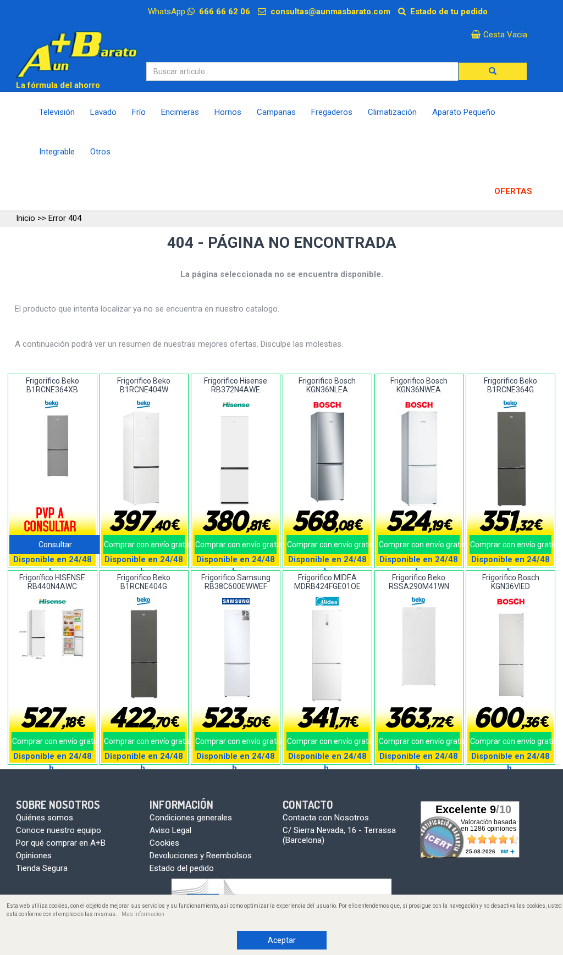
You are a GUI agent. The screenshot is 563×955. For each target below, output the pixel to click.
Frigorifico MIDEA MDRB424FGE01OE (327, 581)
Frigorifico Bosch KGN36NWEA (419, 384)
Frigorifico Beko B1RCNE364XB (52, 384)
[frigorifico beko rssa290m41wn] (419, 646)
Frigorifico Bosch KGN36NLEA (327, 384)
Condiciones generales (191, 818)
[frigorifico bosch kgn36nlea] (327, 458)
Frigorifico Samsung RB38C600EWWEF (236, 581)
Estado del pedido (182, 868)
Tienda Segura (42, 868)
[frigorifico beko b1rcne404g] (144, 655)
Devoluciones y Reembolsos (201, 855)
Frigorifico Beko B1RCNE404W (143, 384)
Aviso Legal (170, 830)
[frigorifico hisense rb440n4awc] (52, 633)
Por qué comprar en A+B (61, 843)
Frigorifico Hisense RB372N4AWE (235, 384)
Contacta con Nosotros (326, 818)
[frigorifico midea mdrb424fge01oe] (327, 655)
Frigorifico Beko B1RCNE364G (510, 384)
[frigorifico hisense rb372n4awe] (235, 458)
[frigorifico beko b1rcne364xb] (52, 446)
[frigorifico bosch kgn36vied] (510, 655)
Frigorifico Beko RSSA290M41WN (419, 581)
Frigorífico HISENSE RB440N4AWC (52, 581)
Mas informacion (143, 914)
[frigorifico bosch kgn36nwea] (419, 458)
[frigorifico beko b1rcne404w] (144, 458)
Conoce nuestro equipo (58, 830)
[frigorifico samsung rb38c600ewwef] (235, 655)
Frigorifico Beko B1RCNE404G (143, 581)
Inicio (25, 218)
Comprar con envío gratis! (144, 544)
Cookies (164, 843)
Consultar (55, 544)
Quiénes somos (44, 818)
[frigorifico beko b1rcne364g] (510, 458)
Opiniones (34, 855)
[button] (492, 71)
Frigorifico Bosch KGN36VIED (510, 581)
